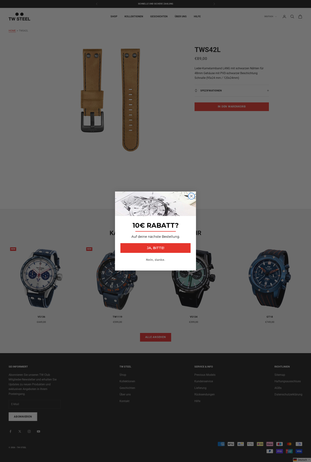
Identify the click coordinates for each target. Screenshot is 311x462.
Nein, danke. (155, 260)
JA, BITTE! (155, 248)
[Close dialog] (191, 196)
